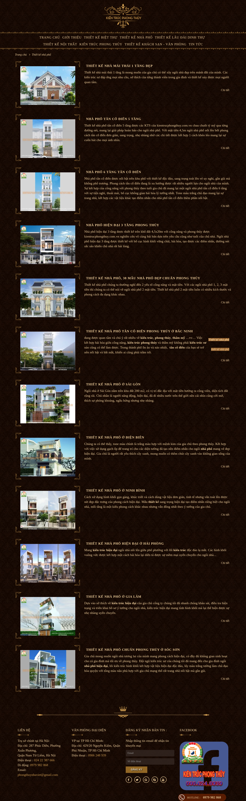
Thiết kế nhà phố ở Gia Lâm (113, 596)
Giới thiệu (72, 37)
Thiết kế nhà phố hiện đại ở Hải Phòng (125, 543)
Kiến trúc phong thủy (100, 44)
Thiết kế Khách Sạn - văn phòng (155, 44)
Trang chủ (49, 37)
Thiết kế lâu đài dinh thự (180, 37)
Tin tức (196, 44)
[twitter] (137, 780)
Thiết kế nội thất (60, 44)
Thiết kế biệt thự (100, 37)
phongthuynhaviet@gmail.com (38, 775)
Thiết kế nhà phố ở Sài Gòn (113, 384)
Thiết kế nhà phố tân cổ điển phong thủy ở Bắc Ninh (139, 331)
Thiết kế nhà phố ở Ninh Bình (115, 490)
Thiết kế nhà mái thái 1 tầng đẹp (119, 66)
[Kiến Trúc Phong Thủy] (123, 15)
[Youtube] (163, 780)
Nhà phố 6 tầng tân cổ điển (113, 172)
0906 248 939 (97, 755)
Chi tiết (225, 90)
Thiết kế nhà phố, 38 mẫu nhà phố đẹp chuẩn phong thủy (143, 278)
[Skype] (155, 780)
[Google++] (146, 780)
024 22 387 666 (44, 760)
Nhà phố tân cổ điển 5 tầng (113, 119)
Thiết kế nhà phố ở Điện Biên (115, 437)
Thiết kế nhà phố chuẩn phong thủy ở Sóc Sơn (133, 649)
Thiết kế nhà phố (136, 37)
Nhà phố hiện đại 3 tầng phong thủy (122, 225)
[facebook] (129, 780)
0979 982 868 (204, 797)
